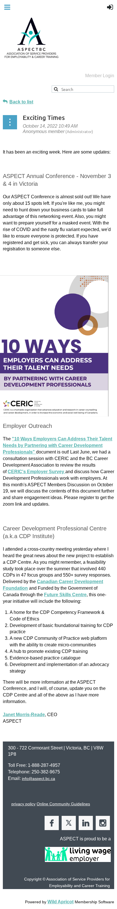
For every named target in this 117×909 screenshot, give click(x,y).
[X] (69, 823)
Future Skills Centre (65, 594)
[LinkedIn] (86, 823)
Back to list (21, 101)
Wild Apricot (60, 901)
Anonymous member (43, 131)
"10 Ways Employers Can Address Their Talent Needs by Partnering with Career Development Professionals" (57, 445)
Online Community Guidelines (63, 804)
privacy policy (23, 804)
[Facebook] (52, 823)
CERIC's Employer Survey (36, 471)
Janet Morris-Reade (24, 714)
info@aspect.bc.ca (38, 778)
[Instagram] (103, 823)
